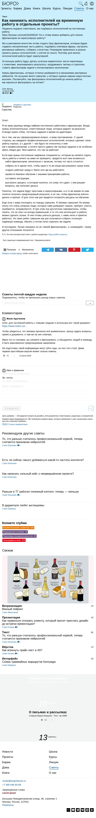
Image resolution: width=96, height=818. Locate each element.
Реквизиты (8, 805)
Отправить (12, 408)
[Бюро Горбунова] (10, 3)
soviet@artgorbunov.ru (14, 781)
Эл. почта (7, 377)
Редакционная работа (42, 240)
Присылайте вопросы (57, 234)
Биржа (17, 8)
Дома (27, 8)
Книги (36, 8)
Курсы (57, 8)
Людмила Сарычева (22, 105)
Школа (46, 8)
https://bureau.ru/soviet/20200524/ (20, 35)
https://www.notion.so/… (14, 326)
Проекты (5, 8)
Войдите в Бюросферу (12, 253)
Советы (79, 8)
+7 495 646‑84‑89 (11, 784)
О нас (90, 8)
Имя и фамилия (15, 370)
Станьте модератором (17, 424)
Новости (7, 751)
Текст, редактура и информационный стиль (18, 240)
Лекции (67, 8)
